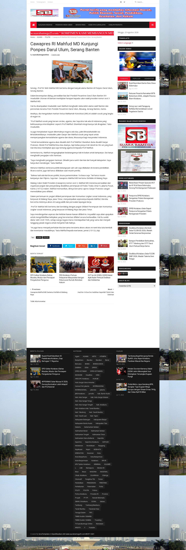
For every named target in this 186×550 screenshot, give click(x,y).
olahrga (105, 475)
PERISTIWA (103, 483)
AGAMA (39, 37)
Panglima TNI (90, 479)
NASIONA (93, 472)
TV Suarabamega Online (83, 524)
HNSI (97, 375)
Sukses (102, 501)
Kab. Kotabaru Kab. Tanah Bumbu (87, 408)
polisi (101, 486)
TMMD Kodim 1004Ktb (83, 520)
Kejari (88, 449)
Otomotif (78, 479)
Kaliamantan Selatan (91, 427)
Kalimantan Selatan (98, 431)
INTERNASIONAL (81, 390)
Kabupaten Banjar (100, 419)
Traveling (98, 520)
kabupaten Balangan (82, 419)
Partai (100, 479)
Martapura (90, 468)
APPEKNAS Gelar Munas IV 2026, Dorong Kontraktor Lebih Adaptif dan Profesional (55, 384)
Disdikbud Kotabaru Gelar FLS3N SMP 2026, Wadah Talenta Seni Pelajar (141, 256)
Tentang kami (41, 2)
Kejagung (101, 446)
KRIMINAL (97, 464)
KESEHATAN (79, 453)
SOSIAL (93, 501)
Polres (94, 490)
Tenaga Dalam (80, 513)
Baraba (89, 360)
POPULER (136, 78)
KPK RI (104, 460)
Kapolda (101, 438)
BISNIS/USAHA (98, 364)
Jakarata (93, 390)
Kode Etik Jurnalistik (97, 25)
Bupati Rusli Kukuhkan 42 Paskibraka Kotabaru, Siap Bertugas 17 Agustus (52, 358)
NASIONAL (104, 472)
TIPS (90, 513)
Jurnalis (91, 394)
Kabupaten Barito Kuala (83, 423)
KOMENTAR (149, 78)
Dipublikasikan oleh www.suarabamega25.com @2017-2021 (72, 534)
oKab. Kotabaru (81, 475)
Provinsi (105, 494)
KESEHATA (97, 449)
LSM (81, 468)
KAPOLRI (105, 442)
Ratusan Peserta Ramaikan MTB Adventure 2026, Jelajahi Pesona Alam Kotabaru (142, 96)
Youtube (92, 527)
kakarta (78, 427)
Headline (89, 375)
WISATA (78, 527)
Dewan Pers (80, 25)
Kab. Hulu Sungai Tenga (83, 401)
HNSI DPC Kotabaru (82, 379)
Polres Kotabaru (81, 494)
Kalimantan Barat (81, 431)
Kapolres (78, 442)
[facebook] (121, 2)
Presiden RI (94, 494)
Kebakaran (79, 446)
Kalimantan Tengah (82, 434)
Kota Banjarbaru (81, 457)
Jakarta (102, 390)
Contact (50, 2)
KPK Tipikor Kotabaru (82, 464)
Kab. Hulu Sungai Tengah (84, 405)
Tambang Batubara (93, 505)
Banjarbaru (79, 360)
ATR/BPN (103, 356)
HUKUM (95, 379)
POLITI (77, 490)
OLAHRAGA (94, 475)
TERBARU (124, 78)
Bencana (78, 364)
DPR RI (94, 367)
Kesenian (90, 453)
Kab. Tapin (94, 416)
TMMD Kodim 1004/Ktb (83, 516)
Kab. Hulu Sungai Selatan (99, 397)
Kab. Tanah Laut (81, 416)
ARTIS (94, 356)
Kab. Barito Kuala (104, 394)
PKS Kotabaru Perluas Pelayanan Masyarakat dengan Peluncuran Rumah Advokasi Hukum (71, 278)
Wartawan (99, 524)
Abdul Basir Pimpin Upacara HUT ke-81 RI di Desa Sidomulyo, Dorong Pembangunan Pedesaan (142, 185)
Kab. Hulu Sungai (81, 397)
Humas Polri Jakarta (82, 386)
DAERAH (78, 367)
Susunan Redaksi (45, 25)
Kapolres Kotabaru (92, 442)
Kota (99, 453)
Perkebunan (79, 486)
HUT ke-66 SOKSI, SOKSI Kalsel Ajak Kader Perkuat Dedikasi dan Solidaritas (100, 277)
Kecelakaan (91, 446)
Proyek (77, 498)
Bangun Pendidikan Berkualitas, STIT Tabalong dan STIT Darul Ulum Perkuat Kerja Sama (141, 243)
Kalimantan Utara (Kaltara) (84, 438)
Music (84, 472)
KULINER (107, 464)
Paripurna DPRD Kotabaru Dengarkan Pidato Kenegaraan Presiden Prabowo (141, 198)
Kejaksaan (78, 449)
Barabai (99, 360)
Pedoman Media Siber (63, 25)
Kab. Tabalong (80, 412)
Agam (77, 356)
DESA (86, 367)
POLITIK (47, 37)
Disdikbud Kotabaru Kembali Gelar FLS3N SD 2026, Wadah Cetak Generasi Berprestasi (140, 230)
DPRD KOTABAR (81, 371)
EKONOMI (78, 375)
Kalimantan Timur (98, 434)
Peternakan (91, 486)
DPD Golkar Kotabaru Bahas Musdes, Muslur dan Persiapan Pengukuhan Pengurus (42, 277)
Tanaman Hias (94, 509)
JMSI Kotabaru (80, 394)
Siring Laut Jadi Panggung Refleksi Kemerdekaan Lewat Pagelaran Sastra (140, 108)
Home (32, 2)
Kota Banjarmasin (81, 460)
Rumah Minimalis (98, 498)
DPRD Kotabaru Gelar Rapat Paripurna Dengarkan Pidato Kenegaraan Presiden (140, 211)
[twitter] (124, 2)
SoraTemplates (44, 534)
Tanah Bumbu (80, 509)
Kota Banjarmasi (96, 457)
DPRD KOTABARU (96, 371)
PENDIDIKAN (91, 483)
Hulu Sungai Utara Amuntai (84, 382)
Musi (76, 472)
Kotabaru (94, 460)
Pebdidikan (79, 483)
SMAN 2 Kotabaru (81, 501)
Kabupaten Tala (101, 423)
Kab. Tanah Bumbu (96, 412)
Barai (107, 360)
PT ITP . (86, 498)
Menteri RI (100, 468)
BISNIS (87, 364)
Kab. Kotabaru (101, 405)
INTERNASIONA (98, 386)
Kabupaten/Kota (115, 25)
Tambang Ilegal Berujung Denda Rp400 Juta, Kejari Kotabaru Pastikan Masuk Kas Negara (140, 358)
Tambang (78, 505)
